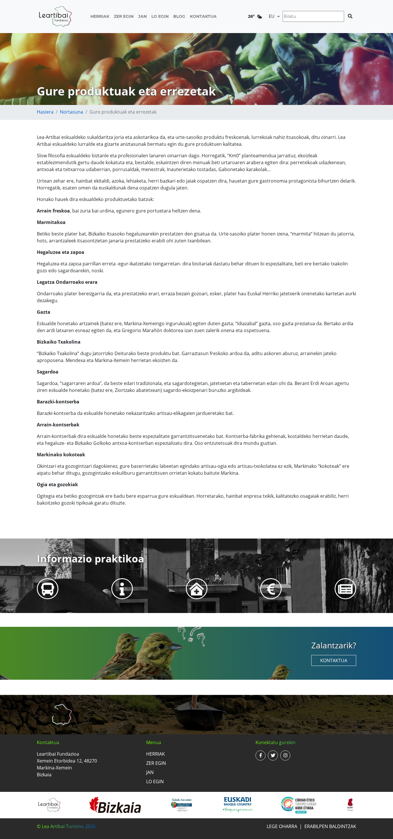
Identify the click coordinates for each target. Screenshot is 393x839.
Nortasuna (71, 112)
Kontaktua (203, 16)
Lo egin (160, 16)
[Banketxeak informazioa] (271, 588)
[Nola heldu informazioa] (47, 588)
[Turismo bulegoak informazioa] (122, 588)
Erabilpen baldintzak (330, 826)
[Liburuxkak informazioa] (345, 588)
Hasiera (45, 112)
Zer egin (123, 16)
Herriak (99, 16)
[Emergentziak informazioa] (196, 588)
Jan (142, 16)
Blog (179, 16)
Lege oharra (282, 826)
